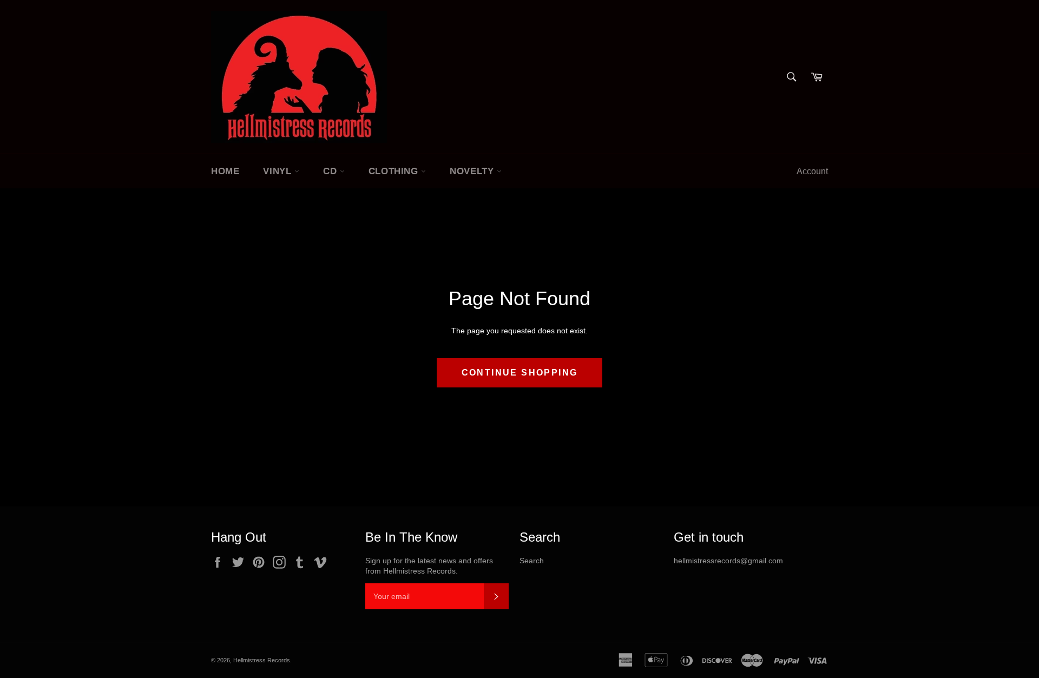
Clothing (395, 171)
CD (331, 171)
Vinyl (278, 171)
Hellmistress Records (261, 660)
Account (812, 171)
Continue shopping (520, 372)
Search (532, 560)
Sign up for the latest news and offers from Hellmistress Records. (429, 565)
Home (225, 171)
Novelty (473, 171)
